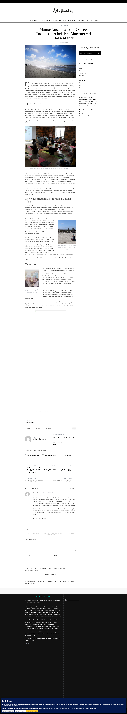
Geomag (96, 103)
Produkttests (62, 25)
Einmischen (96, 101)
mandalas (96, 107)
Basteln (81, 68)
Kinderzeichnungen (89, 107)
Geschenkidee (81, 105)
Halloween (92, 105)
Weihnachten (82, 116)
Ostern (84, 109)
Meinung (81, 109)
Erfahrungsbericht (29, 422)
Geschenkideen (82, 73)
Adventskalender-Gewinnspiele (86, 63)
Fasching (88, 103)
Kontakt (87, 591)
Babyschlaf (81, 99)
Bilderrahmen (81, 101)
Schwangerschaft (96, 109)
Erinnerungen (82, 70)
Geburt (94, 103)
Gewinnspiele (82, 75)
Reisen (66, 25)
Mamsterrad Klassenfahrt (53, 292)
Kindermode (84, 107)
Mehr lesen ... (56, 444)
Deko (93, 101)
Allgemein (81, 66)
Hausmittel (96, 105)
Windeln (88, 116)
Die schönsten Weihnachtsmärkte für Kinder (50, 469)
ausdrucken (91, 97)
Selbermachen (83, 112)
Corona (87, 101)
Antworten (37, 526)
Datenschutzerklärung (43, 591)
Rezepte (81, 87)
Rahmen (87, 109)
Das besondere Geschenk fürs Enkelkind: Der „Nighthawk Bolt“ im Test (68, 469)
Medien (81, 78)
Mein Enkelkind (82, 80)
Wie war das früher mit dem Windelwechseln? (35, 480)
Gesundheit (85, 105)
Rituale (90, 109)
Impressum (53, 591)
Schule (92, 109)
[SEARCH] (99, 53)
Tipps (80, 113)
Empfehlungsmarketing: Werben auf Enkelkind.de (70, 591)
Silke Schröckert (64, 42)
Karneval (80, 107)
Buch (84, 101)
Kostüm (93, 107)
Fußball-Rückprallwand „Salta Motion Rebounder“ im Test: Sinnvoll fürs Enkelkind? (32, 470)
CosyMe (91, 101)
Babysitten (87, 99)
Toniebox (84, 114)
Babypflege (95, 97)
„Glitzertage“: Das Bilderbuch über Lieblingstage (64, 438)
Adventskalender (84, 97)
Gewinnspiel (89, 105)
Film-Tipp (91, 103)
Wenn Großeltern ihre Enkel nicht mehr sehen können (62, 480)
